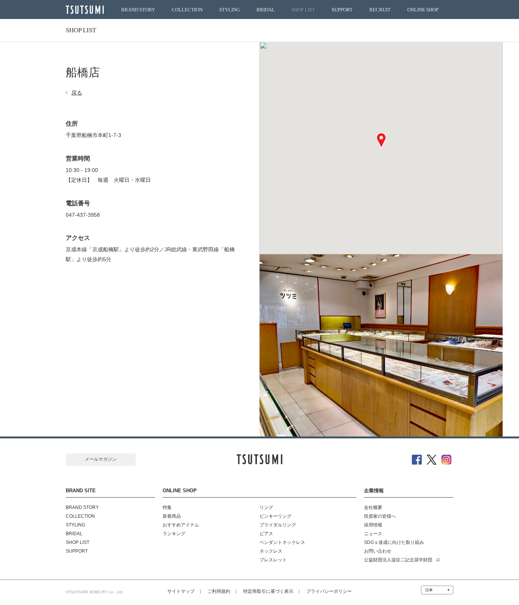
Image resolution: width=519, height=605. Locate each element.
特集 (167, 507)
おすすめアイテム (181, 525)
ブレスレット (273, 560)
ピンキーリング (275, 516)
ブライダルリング (278, 525)
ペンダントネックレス (282, 542)
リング (266, 507)
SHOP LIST (303, 10)
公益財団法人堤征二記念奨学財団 (398, 560)
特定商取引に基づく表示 (268, 591)
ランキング (174, 533)
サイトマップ (181, 591)
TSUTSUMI (85, 9)
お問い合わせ (377, 551)
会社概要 (373, 507)
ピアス (266, 533)
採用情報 (373, 525)
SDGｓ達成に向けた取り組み (394, 542)
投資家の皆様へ (380, 516)
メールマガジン (101, 459)
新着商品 (172, 516)
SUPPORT (342, 10)
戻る (76, 93)
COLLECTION (187, 10)
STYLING (229, 10)
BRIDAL (265, 10)
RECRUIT (380, 10)
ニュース (373, 533)
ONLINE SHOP (422, 10)
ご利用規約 (218, 591)
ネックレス (271, 551)
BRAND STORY (138, 10)
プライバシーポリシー (329, 591)
